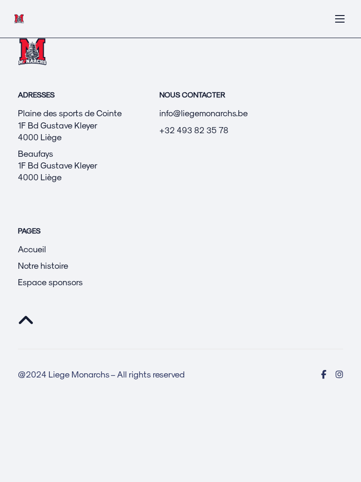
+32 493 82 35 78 (193, 130)
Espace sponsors (50, 282)
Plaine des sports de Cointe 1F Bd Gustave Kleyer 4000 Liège (70, 124)
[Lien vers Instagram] (339, 374)
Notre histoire (43, 265)
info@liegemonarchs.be (203, 113)
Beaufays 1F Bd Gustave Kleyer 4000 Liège (57, 165)
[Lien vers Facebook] (323, 374)
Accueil (32, 249)
